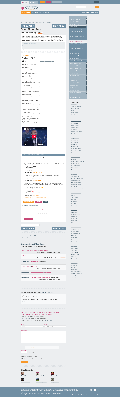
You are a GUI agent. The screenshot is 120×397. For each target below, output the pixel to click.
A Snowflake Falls (35, 261)
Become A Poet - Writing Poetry (29, 237)
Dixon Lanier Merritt (76, 135)
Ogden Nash (74, 220)
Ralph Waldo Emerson (76, 233)
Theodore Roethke (75, 258)
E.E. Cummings (74, 142)
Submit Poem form (47, 320)
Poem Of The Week (94, 12)
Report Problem (39, 219)
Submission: (24, 330)
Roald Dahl (73, 235)
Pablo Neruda (74, 224)
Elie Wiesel (73, 159)
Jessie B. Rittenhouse (76, 193)
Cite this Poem (29, 219)
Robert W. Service (75, 244)
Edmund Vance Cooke (76, 148)
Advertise (97, 394)
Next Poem (59, 26)
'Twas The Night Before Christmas (30, 250)
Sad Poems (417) (74, 80)
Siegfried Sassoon (75, 254)
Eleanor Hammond (75, 157)
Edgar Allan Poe (74, 146)
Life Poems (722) (74, 70)
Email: (46, 324)
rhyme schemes (36, 195)
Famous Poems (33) (74, 53)
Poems (25, 2)
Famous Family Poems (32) (76, 34)
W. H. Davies (74, 265)
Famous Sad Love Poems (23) (76, 55)
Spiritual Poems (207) (75, 82)
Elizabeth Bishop (75, 163)
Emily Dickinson (74, 167)
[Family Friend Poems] (29, 9)
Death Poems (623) (74, 21)
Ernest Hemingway (75, 169)
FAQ (32, 12)
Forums (91, 394)
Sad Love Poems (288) (75, 78)
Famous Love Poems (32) (75, 46)
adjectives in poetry (37, 172)
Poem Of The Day (85, 12)
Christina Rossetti (75, 127)
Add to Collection (29, 201)
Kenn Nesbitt (74, 201)
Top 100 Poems (46, 12)
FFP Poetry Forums (57, 2)
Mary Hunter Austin (75, 214)
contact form (60, 390)
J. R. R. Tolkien (74, 191)
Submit (43, 2)
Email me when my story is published (29, 356)
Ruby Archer (74, 246)
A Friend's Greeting (26, 266)
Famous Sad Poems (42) (75, 58)
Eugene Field (74, 174)
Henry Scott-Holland (76, 184)
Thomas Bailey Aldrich (76, 261)
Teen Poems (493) (74, 85)
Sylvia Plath (74, 256)
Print (45, 201)
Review (49, 2)
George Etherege (75, 176)
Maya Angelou (74, 216)
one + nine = (23, 350)
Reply (23, 301)
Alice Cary (73, 110)
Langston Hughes (75, 205)
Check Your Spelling (26, 318)
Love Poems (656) (74, 73)
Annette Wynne (74, 116)
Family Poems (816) (74, 24)
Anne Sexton (74, 114)
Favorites (39, 201)
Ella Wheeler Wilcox (75, 165)
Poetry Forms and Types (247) (76, 92)
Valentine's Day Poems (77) (76, 87)
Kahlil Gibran (74, 199)
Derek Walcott (74, 133)
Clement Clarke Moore (44, 250)
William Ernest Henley (76, 273)
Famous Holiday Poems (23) (76, 41)
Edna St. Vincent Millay (76, 150)
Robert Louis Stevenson (76, 241)
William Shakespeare (76, 275)
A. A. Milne (73, 104)
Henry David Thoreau (76, 182)
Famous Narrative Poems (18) (76, 48)
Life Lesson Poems (25, 261)
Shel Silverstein (74, 252)
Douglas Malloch (75, 138)
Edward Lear (74, 152)
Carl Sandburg (74, 123)
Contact (22, 394)
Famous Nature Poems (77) (76, 51)
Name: (22, 324)
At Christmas (25, 255)
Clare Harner (74, 129)
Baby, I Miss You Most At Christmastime (40, 277)
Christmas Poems (25, 272)
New (40, 12)
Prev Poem (28, 26)
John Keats (73, 195)
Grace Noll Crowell (75, 180)
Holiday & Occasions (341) (76, 68)
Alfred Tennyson (75, 108)
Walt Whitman (74, 267)
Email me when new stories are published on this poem (33, 358)
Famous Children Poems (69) (76, 29)
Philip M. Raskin (75, 231)
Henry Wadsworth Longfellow (78, 188)
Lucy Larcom (74, 210)
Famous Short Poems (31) (76, 60)
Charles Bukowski (75, 125)
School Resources (74, 95)
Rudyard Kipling (74, 248)
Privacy (30, 394)
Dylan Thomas (74, 140)
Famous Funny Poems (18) (76, 38)
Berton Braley (74, 119)
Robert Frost (74, 237)
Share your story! (46, 292)
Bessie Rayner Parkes (76, 121)
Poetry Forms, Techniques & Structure (31, 235)
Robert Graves (74, 239)
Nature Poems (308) (74, 75)
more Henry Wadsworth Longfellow (47, 61)
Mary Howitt (74, 212)
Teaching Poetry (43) (74, 90)
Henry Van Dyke (75, 186)
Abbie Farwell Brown (76, 106)
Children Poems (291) (75, 19)
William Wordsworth (76, 277)
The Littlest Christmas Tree (37, 272)
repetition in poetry (37, 180)
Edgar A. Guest (35, 266)
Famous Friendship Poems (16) (77, 36)
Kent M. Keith (74, 203)
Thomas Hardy (74, 263)
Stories (36, 12)
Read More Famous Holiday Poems (33, 244)
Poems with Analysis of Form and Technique (32, 240)
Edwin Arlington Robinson (77, 155)
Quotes (34, 2)
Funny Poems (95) (74, 65)
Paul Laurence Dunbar (76, 227)
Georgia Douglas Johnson (77, 178)
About (26, 394)
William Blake (74, 269)
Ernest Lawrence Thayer (76, 172)
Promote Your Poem (26, 12)
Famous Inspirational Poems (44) (77, 43)
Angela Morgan (74, 112)
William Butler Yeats (76, 271)
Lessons (33, 283)
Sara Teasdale (74, 250)
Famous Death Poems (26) (76, 31)
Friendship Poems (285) (75, 63)
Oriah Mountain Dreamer (77, 222)
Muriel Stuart (74, 218)
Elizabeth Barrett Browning (77, 161)
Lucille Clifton (74, 208)
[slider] (40, 33)
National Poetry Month (75, 97)
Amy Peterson (48, 272)
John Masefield (74, 197)
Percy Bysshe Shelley (76, 229)
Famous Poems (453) (74, 26)
